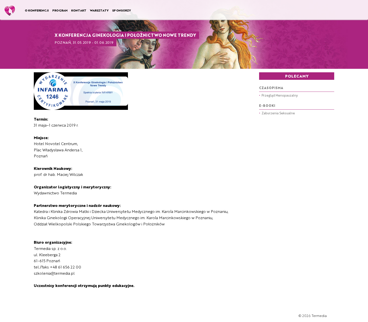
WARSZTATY (99, 10)
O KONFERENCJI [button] (37, 10)
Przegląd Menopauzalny (278, 95)
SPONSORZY (121, 10)
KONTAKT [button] (78, 10)
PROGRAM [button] (60, 10)
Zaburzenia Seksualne (277, 113)
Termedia (319, 315)
